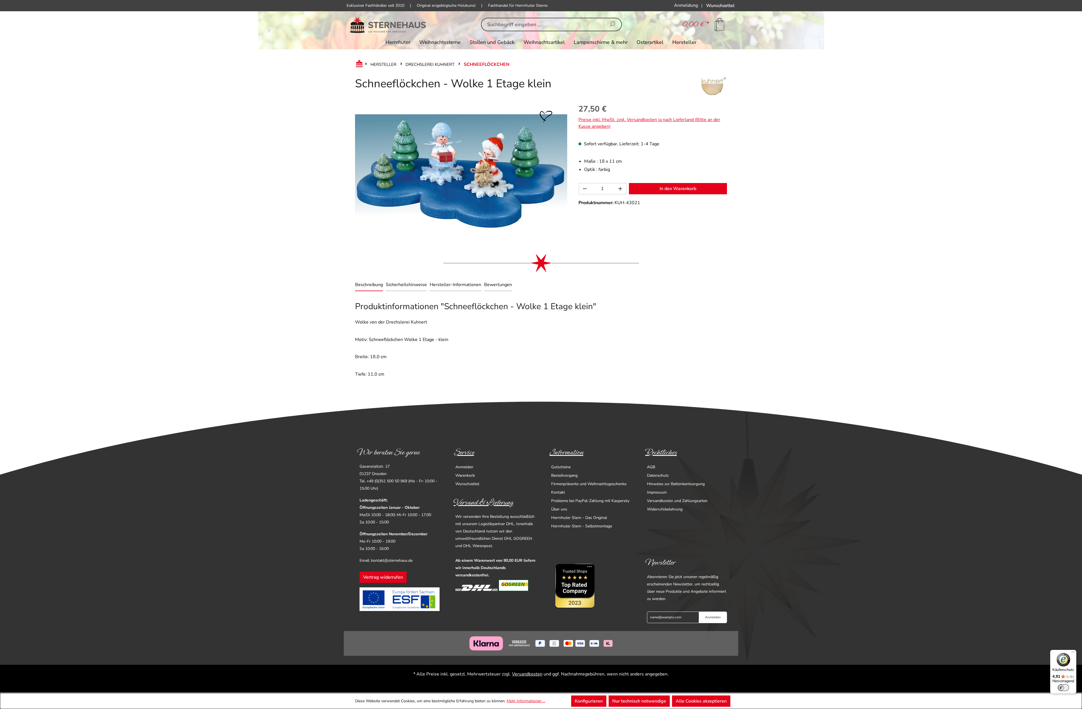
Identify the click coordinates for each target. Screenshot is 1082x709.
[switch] (1063, 687)
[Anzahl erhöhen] (620, 188)
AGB (651, 467)
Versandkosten (527, 674)
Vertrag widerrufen (383, 577)
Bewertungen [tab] (498, 285)
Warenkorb (465, 475)
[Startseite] (358, 64)
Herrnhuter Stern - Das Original (579, 517)
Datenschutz (658, 475)
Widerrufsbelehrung (664, 509)
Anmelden (464, 467)
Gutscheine (561, 467)
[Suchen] (612, 24)
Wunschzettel (467, 484)
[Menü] (1073, 653)
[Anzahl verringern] (585, 188)
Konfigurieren (589, 701)
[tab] (369, 285)
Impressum (657, 492)
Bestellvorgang (564, 475)
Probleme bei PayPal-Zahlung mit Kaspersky (590, 500)
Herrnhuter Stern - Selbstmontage (581, 526)
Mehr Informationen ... (526, 701)
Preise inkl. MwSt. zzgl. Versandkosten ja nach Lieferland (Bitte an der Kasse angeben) (649, 123)
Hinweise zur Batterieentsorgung (676, 484)
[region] (461, 172)
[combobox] (543, 24)
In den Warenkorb (678, 189)
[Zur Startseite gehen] (388, 24)
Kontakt (558, 492)
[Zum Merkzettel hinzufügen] (546, 117)
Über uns (559, 509)
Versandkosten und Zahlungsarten (677, 500)
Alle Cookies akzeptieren (701, 701)
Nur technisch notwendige (639, 701)
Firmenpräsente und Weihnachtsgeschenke (588, 484)
